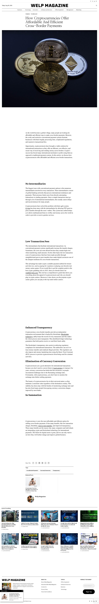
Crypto (28, 208)
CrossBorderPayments (32, 470)
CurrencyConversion (45, 470)
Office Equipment (65, 582)
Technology (34, 14)
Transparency (56, 470)
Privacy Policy (44, 589)
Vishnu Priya (5, 529)
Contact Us (44, 587)
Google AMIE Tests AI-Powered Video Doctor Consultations (47, 547)
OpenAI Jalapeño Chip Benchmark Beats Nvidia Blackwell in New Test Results (9, 525)
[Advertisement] (49, 120)
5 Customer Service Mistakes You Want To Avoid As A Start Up (32, 489)
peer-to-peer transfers (45, 426)
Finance (28, 14)
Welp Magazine (40, 496)
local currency (58, 368)
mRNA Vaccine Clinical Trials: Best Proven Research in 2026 (29, 524)
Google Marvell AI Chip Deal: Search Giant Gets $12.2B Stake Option (69, 525)
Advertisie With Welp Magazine (48, 584)
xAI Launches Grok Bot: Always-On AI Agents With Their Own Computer (9, 547)
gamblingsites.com (32, 273)
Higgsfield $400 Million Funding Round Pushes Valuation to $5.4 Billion (87, 525)
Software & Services (66, 584)
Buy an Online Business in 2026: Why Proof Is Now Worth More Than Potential (88, 547)
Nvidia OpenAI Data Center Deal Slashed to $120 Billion (29, 546)
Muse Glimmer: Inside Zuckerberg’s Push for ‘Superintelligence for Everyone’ (67, 548)
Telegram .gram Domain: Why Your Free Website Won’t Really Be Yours (49, 525)
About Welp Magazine (46, 582)
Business (63, 587)
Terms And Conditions (46, 591)
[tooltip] (90, 1)
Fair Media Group (27, 601)
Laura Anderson (46, 527)
